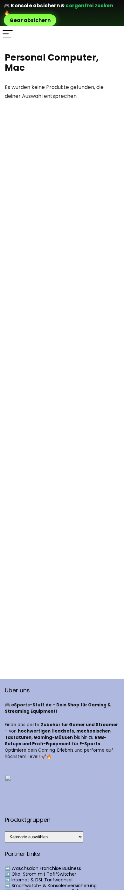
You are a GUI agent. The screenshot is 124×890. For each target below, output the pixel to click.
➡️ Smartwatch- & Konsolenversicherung (51, 885)
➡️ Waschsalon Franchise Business (43, 868)
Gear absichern (30, 20)
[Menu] (7, 34)
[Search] (114, 34)
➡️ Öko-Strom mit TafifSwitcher (40, 874)
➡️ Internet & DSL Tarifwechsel (38, 880)
